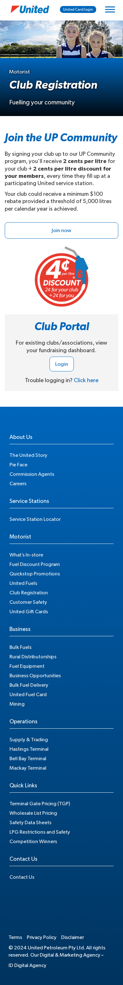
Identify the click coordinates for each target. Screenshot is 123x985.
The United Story (28, 455)
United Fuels (23, 583)
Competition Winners (33, 841)
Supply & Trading (28, 739)
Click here (86, 380)
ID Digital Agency (27, 965)
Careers (17, 483)
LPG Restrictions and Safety (39, 832)
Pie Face (18, 464)
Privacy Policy (41, 937)
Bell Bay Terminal (27, 758)
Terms (15, 937)
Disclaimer (72, 937)
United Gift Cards (28, 611)
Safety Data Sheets (30, 822)
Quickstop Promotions (34, 573)
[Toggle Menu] (110, 9)
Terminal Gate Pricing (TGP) (39, 803)
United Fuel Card (28, 694)
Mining (17, 704)
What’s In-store (26, 554)
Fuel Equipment (26, 666)
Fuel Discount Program (34, 564)
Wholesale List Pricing (33, 813)
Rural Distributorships (32, 656)
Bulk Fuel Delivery (28, 685)
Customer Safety (28, 602)
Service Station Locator (35, 519)
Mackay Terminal (27, 768)
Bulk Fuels (20, 647)
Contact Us (21, 877)
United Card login (78, 9)
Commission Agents (31, 474)
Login (61, 364)
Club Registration (28, 592)
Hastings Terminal (29, 749)
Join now (61, 230)
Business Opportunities (35, 675)
